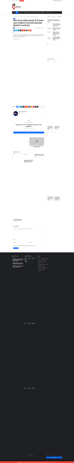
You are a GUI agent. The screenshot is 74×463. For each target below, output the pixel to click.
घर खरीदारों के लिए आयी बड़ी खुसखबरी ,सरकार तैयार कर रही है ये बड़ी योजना (57, 198)
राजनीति (24, 12)
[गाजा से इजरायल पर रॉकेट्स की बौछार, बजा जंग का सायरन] (26, 290)
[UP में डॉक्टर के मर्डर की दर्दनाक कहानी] (26, 420)
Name (14, 239)
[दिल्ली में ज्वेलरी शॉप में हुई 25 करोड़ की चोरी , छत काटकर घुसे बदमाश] (51, 164)
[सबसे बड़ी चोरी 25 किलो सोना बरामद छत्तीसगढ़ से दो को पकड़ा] (18, 186)
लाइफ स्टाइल (42, 12)
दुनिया (16, 12)
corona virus (44, 261)
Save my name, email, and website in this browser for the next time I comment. (25, 245)
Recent (54, 16)
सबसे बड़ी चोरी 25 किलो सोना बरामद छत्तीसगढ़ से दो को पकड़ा (17, 220)
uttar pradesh (39, 270)
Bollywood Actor (47, 258)
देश (14, 12)
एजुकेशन (30, 12)
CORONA (44, 260)
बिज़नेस (27, 12)
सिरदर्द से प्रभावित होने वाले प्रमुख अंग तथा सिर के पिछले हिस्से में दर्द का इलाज (57, 24)
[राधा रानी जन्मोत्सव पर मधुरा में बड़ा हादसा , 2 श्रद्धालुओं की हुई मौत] (34, 420)
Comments (59, 16)
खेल (22, 12)
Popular (49, 16)
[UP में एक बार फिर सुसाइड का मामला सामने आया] (58, 93)
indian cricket (39, 267)
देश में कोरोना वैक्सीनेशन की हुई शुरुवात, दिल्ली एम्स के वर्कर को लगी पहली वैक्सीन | (56, 38)
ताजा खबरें (20, 12)
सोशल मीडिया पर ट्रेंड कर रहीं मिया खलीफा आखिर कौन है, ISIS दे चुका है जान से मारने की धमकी (28, 161)
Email (14, 242)
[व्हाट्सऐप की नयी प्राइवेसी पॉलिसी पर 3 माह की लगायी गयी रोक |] (50, 29)
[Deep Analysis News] (16, 6)
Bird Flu (39, 258)
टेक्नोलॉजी (35, 12)
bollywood (42, 258)
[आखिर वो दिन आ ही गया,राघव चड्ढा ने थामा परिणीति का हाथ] (34, 355)
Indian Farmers (44, 267)
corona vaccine (40, 261)
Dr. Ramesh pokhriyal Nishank (41, 264)
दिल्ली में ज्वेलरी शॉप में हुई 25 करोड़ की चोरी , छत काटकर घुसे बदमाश (51, 198)
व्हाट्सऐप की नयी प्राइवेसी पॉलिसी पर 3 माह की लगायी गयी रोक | (57, 29)
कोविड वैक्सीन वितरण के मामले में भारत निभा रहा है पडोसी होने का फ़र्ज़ (39, 155)
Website (30, 242)
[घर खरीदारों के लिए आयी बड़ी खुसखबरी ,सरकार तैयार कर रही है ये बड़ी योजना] (58, 164)
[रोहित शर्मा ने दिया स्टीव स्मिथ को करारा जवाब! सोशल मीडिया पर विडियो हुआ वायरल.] (50, 33)
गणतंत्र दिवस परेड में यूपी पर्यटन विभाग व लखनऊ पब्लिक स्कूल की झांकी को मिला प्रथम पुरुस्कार (54, 20)
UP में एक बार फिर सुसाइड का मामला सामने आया (57, 127)
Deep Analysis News (23, 111)
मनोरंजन (38, 12)
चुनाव (32, 12)
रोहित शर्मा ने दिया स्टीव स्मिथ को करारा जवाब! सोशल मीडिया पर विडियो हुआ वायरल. (56, 33)
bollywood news (40, 260)
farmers (47, 264)
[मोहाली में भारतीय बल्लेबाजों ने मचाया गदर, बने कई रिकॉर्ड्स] (30, 420)
